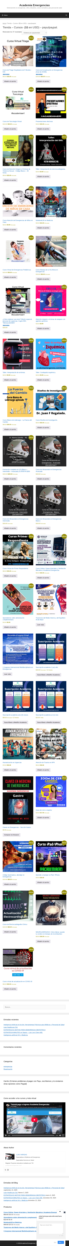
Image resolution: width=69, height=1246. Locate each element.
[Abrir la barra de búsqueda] (66, 15)
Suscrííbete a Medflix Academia (48, 675)
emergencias (8, 1066)
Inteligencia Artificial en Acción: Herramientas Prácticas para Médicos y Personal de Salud (34, 1025)
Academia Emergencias (34, 5)
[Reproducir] (6, 1135)
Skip (55, 1242)
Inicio (4, 23)
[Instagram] (8, 1170)
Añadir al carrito (10, 81)
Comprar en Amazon (11, 835)
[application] (34, 1119)
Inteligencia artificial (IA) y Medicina (16, 1035)
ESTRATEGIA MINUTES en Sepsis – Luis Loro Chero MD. (23, 1032)
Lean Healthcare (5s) (11, 1027)
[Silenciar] (60, 1135)
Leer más (40, 625)
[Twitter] (5, 1170)
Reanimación (8, 1069)
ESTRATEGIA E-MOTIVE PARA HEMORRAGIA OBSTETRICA (24, 1030)
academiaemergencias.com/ (13, 1165)
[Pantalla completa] (63, 1135)
